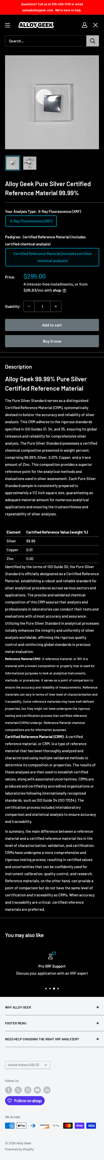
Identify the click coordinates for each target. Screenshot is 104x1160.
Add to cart (52, 324)
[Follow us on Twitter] (18, 1090)
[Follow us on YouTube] (37, 1090)
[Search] (92, 40)
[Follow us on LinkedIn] (46, 1090)
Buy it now (52, 341)
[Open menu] (7, 25)
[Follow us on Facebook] (8, 1090)
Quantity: (12, 306)
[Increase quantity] (55, 306)
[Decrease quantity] (29, 306)
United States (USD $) (23, 1065)
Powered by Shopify (19, 1149)
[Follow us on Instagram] (27, 1090)
